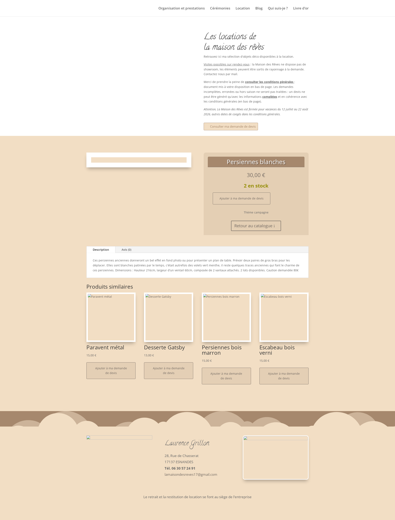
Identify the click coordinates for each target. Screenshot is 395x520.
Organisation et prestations (181, 8)
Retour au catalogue (253, 226)
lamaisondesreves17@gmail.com (191, 474)
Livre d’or (301, 8)
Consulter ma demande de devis (233, 126)
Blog (259, 8)
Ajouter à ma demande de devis (242, 198)
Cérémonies (220, 8)
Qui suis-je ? (278, 8)
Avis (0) (126, 250)
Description (101, 250)
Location (243, 8)
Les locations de (230, 37)
